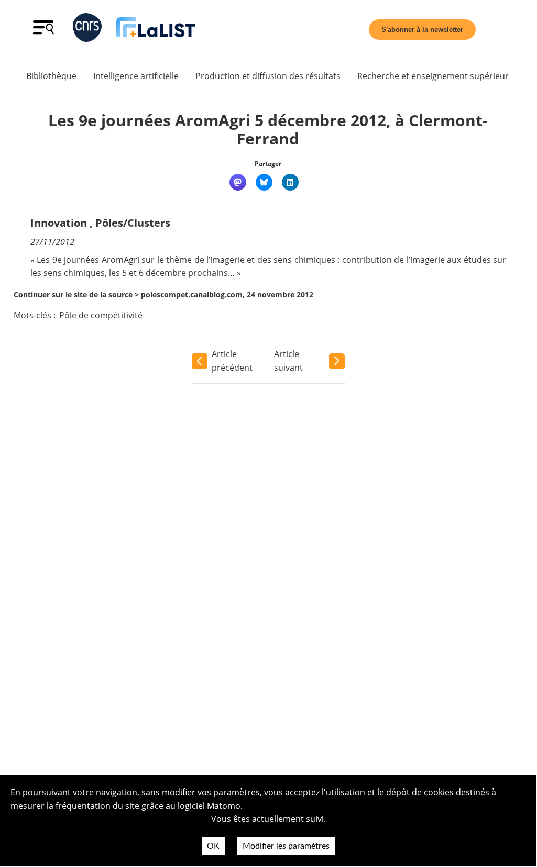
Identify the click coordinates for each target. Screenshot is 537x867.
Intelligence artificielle (136, 76)
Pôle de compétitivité (101, 315)
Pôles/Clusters (132, 223)
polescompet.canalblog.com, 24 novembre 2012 (227, 294)
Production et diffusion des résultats (268, 76)
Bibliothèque (51, 76)
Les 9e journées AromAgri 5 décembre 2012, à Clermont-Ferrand (268, 129)
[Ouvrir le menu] (43, 31)
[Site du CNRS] (87, 29)
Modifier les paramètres (286, 846)
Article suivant (288, 360)
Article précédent (232, 360)
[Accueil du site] (155, 29)
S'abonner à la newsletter (422, 30)
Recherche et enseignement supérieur (433, 76)
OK (213, 846)
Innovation (58, 223)
